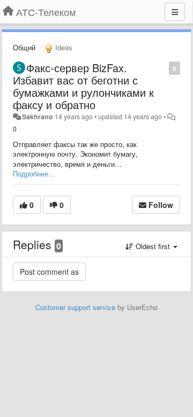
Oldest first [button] (152, 246)
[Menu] (175, 12)
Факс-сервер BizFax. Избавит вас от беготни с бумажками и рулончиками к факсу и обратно (83, 86)
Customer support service (75, 307)
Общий (24, 47)
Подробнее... (34, 173)
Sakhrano (37, 116)
